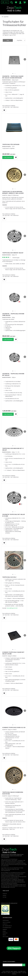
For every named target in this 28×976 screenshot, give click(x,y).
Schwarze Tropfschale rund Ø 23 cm (13, 727)
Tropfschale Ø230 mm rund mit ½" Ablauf (13, 449)
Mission (4, 934)
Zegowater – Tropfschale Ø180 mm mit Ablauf (13, 374)
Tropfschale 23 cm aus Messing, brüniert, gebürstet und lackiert (13, 192)
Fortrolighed (6, 920)
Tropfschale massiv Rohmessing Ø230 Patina (12, 793)
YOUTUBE (4, 897)
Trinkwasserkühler (5, 882)
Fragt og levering (6, 922)
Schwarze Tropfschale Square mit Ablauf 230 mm (13, 653)
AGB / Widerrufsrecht (7, 925)
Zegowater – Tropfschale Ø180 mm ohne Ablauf (13, 314)
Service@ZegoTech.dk (12, 608)
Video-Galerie (5, 936)
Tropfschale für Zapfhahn (10, 144)
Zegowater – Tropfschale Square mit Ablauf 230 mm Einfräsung (12, 77)
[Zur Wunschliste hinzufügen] (4, 110)
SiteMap (4, 931)
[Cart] (24, 2)
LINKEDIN (4, 895)
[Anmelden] (20, 2)
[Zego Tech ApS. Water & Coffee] (14, 9)
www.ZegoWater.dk (5, 870)
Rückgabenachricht (7, 927)
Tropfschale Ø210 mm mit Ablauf (12, 253)
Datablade (5, 929)
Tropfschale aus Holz (9, 577)
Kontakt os (5, 924)
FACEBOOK (5, 893)
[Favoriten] (16, 2)
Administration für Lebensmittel (9, 903)
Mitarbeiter (5, 933)
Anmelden (23, 965)
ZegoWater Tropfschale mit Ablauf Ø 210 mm (13, 515)
